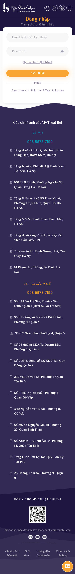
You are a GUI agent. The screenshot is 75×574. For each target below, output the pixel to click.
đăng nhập (37, 73)
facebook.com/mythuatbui (55, 530)
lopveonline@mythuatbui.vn (20, 530)
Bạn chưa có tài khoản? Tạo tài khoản (38, 90)
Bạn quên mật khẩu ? (37, 62)
